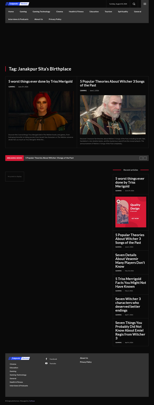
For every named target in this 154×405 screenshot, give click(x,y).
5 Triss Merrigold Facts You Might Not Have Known (130, 282)
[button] (134, 4)
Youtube (53, 363)
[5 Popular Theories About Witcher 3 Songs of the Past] (113, 114)
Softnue (32, 401)
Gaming (11, 87)
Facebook (53, 359)
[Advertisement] (77, 41)
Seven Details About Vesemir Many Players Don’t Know (130, 261)
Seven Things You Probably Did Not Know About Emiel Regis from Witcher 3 (130, 330)
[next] (145, 158)
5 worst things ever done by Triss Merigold (40, 81)
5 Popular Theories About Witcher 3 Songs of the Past (112, 83)
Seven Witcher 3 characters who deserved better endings (128, 304)
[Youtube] (46, 363)
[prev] (141, 158)
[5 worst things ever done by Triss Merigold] (41, 110)
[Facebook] (46, 359)
